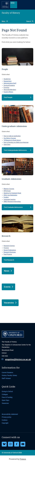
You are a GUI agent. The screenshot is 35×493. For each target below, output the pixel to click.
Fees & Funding (7, 397)
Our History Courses (10, 138)
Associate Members (10, 89)
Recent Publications (10, 250)
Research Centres (9, 245)
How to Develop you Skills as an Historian (16, 142)
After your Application (10, 195)
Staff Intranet (6, 378)
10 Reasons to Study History (12, 140)
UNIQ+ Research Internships (12, 201)
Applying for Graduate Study (12, 193)
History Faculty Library (9, 375)
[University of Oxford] (5, 4)
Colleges (5, 394)
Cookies (4, 420)
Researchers (7, 81)
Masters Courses (9, 188)
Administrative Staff (10, 83)
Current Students (7, 372)
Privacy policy (6, 417)
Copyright (5, 423)
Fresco (23, 459)
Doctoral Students (9, 85)
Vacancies (5, 403)
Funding (6, 197)
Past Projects (8, 254)
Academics (7, 79)
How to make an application (12, 136)
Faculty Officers (8, 92)
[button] (29, 21)
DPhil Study (7, 191)
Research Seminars (10, 252)
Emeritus (6, 87)
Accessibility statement (10, 414)
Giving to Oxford (7, 391)
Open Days (7, 144)
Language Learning (9, 199)
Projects (6, 248)
